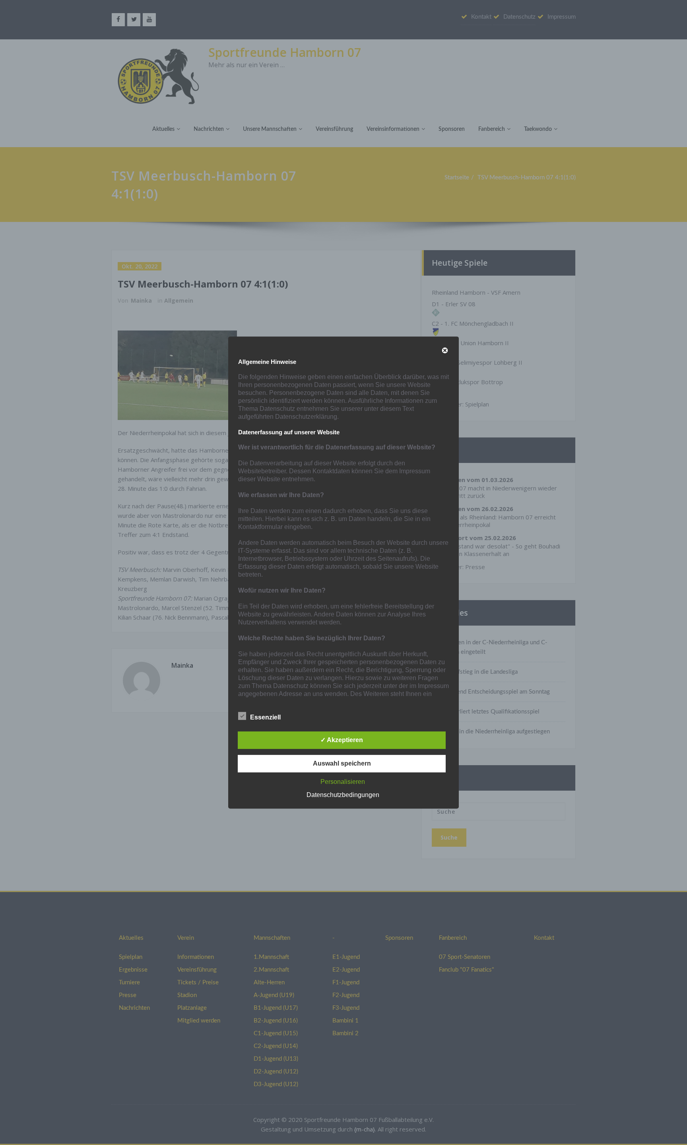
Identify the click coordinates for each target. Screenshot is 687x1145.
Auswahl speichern (342, 763)
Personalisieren (342, 781)
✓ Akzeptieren (341, 740)
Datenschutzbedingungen (343, 794)
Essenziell (265, 717)
